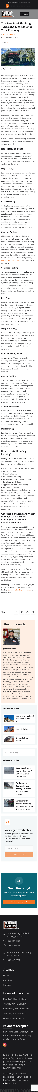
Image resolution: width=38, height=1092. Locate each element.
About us (7, 980)
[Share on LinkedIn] (33, 612)
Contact (7, 985)
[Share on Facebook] (27, 612)
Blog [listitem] (4, 69)
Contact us (25, 14)
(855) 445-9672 (13, 960)
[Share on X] (22, 612)
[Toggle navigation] (35, 14)
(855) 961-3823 (13, 941)
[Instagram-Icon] (4, 1045)
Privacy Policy (9, 1083)
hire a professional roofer (11, 260)
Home (6, 975)
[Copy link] (16, 612)
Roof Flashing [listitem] (12, 69)
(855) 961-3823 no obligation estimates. (21, 6)
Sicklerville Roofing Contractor (19, 590)
